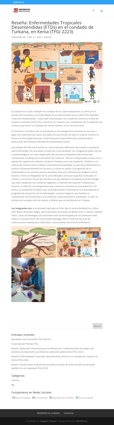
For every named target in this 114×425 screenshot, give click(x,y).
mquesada (16, 37)
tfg (12, 384)
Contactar (69, 413)
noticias (47, 37)
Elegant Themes (48, 421)
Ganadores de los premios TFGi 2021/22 (31, 339)
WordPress (81, 421)
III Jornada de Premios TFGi (24, 343)
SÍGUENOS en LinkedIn (48, 413)
